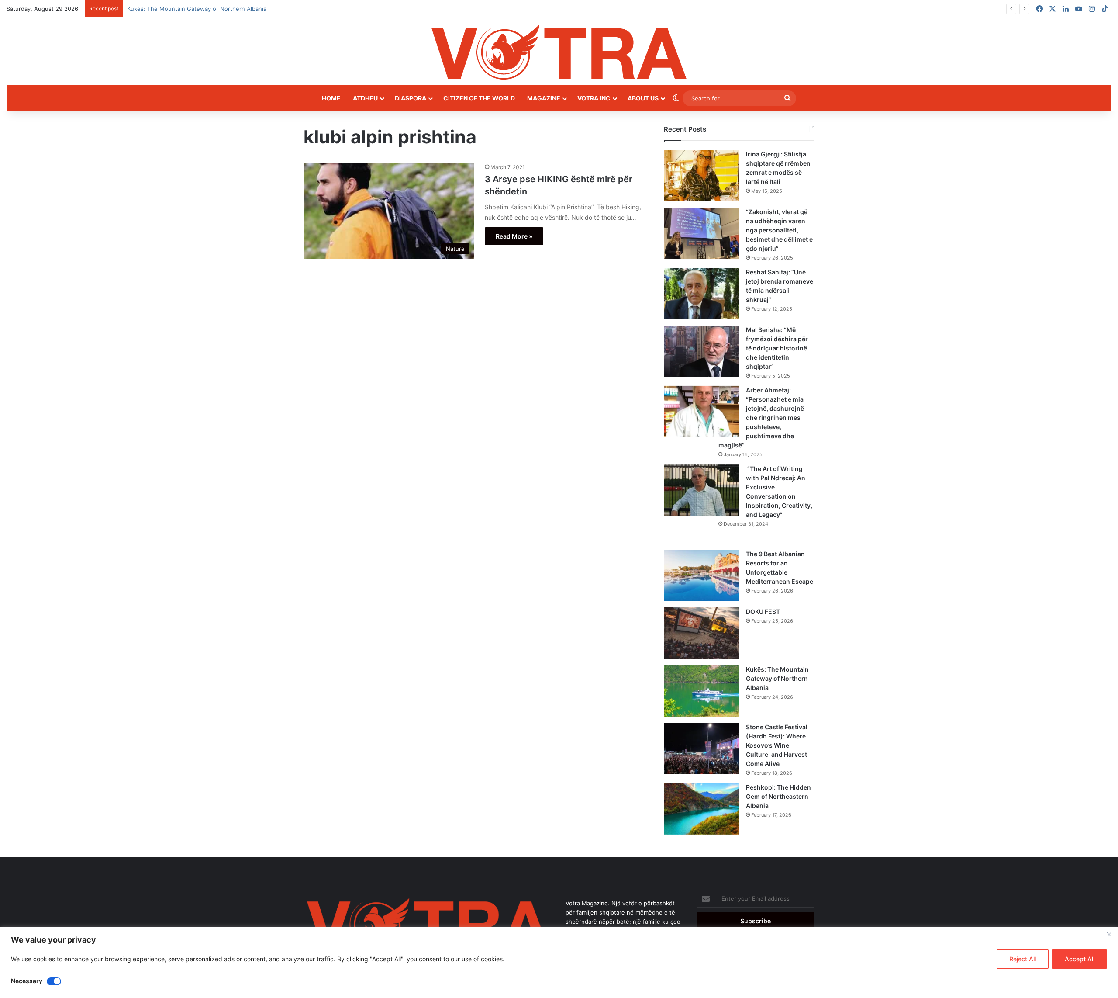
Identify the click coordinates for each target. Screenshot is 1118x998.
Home (331, 98)
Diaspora (410, 98)
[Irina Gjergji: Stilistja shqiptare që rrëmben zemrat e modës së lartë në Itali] (701, 175)
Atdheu (365, 98)
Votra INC (594, 98)
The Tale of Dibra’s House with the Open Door (189, 8)
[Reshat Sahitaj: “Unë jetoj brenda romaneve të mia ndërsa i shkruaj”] (701, 293)
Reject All (1022, 959)
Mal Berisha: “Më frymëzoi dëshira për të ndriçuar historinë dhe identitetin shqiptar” (777, 348)
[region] (559, 962)
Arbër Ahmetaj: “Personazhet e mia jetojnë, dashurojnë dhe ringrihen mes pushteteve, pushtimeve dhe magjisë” (761, 417)
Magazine (543, 98)
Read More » (514, 236)
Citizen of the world (479, 98)
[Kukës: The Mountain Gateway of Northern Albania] (701, 691)
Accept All (1079, 959)
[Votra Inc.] (559, 52)
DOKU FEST (763, 611)
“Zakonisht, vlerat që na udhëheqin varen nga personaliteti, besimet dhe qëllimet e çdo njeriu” (779, 230)
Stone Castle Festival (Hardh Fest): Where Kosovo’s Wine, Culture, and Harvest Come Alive (776, 745)
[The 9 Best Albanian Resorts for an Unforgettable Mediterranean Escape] (701, 575)
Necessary (26, 980)
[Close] (1109, 934)
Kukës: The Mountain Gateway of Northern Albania (777, 678)
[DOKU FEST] (701, 633)
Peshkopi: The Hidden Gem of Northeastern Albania (778, 796)
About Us (643, 98)
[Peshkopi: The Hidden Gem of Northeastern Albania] (701, 809)
